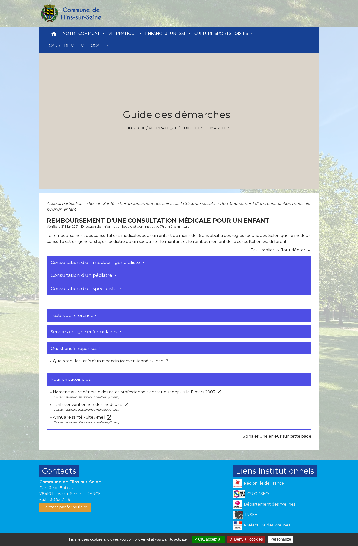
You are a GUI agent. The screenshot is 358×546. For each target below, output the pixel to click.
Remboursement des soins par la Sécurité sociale (167, 203)
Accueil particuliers (65, 203)
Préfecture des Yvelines (267, 525)
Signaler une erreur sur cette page (277, 436)
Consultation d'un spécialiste (84, 288)
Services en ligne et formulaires (84, 331)
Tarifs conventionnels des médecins (91, 404)
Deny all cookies (248, 539)
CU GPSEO (258, 493)
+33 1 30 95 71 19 (54, 499)
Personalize (280, 539)
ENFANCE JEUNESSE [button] (166, 33)
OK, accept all (209, 539)
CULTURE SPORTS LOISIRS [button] (221, 33)
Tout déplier (296, 250)
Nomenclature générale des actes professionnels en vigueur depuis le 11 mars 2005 (137, 392)
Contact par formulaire (65, 507)
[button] (54, 35)
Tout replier (265, 250)
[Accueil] (70, 13)
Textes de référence (72, 315)
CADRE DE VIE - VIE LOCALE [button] (77, 45)
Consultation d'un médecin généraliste (96, 262)
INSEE (251, 514)
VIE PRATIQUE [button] (123, 33)
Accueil (136, 128)
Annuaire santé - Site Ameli (82, 417)
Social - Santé (101, 203)
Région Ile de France (264, 483)
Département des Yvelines (269, 504)
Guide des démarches (205, 128)
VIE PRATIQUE (163, 128)
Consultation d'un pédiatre (82, 275)
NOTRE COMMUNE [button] (82, 33)
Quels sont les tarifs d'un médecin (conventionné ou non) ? (110, 361)
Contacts (59, 471)
